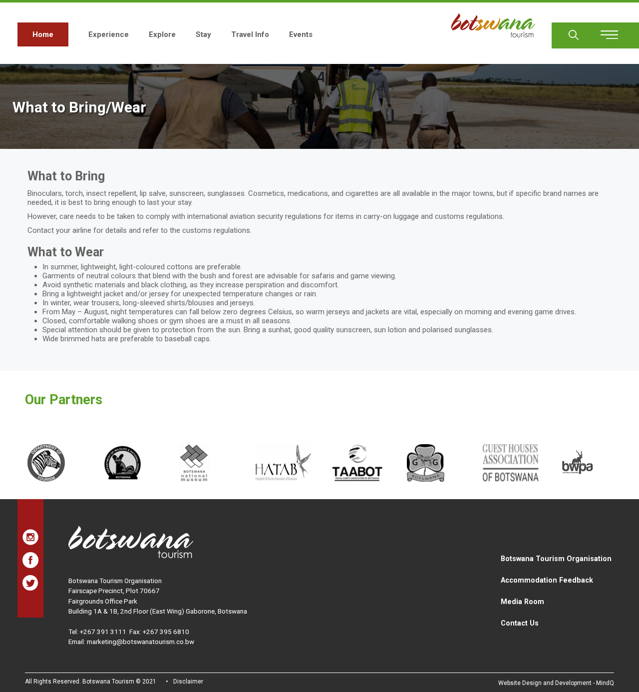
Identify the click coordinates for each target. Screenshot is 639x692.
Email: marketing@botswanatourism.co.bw (131, 642)
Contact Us (520, 623)
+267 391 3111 (103, 632)
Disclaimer (188, 681)
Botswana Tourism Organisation (556, 559)
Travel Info (250, 34)
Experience (108, 34)
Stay (203, 34)
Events (301, 34)
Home (42, 34)
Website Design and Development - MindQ (556, 683)
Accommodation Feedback (547, 580)
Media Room (522, 602)
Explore (162, 34)
